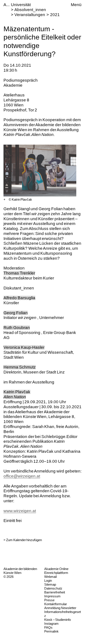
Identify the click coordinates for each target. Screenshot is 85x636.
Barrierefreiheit (54, 592)
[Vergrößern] (4, 200)
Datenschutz (53, 588)
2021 (55, 14)
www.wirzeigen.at (19, 511)
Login (48, 580)
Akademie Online (56, 569)
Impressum (52, 596)
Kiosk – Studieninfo (57, 619)
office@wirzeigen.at (21, 476)
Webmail (50, 576)
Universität (21, 4)
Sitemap (50, 584)
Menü (76, 4)
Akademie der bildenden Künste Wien (20, 571)
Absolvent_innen (30, 9)
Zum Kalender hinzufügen (24, 540)
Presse (49, 600)
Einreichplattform (56, 573)
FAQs (48, 627)
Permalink (51, 631)
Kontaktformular (55, 604)
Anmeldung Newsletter (60, 608)
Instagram (51, 623)
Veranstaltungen (29, 14)
